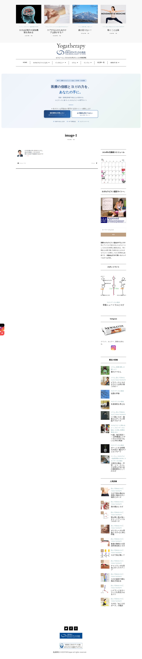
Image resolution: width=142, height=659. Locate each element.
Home (25, 63)
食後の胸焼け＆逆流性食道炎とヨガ (118, 545)
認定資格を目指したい (57, 114)
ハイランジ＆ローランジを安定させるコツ (118, 592)
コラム (47, 26)
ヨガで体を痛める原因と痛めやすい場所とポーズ (118, 495)
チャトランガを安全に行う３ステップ (118, 568)
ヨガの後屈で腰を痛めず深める (118, 580)
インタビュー (59, 63)
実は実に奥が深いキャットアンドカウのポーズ (118, 519)
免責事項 (56, 652)
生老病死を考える (118, 404)
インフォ (21, 26)
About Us (113, 63)
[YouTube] (2, 333)
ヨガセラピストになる (40, 63)
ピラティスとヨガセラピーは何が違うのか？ (118, 384)
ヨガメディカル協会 (117, 391)
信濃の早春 (115, 394)
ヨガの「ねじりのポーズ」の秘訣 (118, 605)
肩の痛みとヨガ (117, 507)
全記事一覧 (101, 63)
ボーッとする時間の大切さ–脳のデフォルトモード (118, 450)
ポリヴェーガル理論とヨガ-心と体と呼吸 (118, 533)
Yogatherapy (71, 45)
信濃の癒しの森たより (87, 26)
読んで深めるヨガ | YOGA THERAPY (115, 26)
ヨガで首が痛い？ (118, 555)
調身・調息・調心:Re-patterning (113, 306)
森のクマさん (116, 372)
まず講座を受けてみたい (85, 114)
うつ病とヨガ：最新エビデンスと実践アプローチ (118, 419)
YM (31, 35)
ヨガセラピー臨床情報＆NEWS (31, 26)
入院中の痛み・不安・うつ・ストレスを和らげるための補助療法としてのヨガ (118, 467)
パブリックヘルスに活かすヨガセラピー (58, 26)
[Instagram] (2, 329)
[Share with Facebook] (96, 163)
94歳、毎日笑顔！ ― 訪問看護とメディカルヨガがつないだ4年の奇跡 (118, 438)
